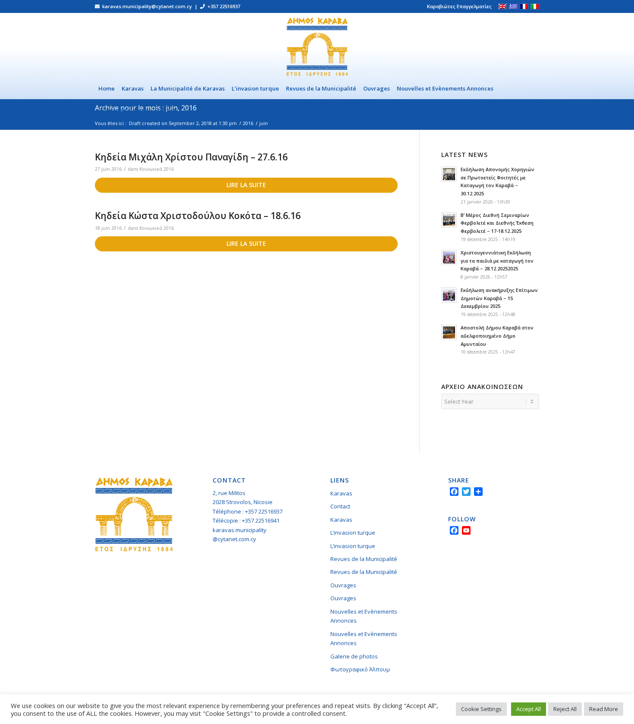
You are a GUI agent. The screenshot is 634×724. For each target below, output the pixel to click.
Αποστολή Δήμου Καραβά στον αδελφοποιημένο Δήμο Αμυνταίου (497, 335)
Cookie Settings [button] (481, 709)
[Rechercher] (534, 110)
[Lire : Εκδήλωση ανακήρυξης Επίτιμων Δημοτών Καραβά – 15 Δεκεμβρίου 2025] (449, 295)
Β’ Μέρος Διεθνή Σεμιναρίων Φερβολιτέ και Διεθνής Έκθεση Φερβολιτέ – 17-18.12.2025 (497, 223)
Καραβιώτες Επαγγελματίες (459, 6)
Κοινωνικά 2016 (156, 169)
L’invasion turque (352, 532)
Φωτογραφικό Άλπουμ (360, 669)
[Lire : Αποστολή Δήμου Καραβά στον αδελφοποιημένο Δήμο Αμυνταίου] (449, 332)
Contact (340, 506)
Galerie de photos (354, 656)
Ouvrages (343, 585)
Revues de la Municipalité (363, 559)
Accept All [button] (528, 709)
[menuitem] (457, 6)
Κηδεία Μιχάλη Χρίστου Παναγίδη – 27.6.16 (191, 157)
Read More (603, 709)
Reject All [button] (565, 709)
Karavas (341, 493)
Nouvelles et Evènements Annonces (363, 616)
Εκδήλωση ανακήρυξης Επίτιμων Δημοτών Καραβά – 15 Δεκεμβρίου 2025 (499, 298)
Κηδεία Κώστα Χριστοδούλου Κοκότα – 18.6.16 (198, 216)
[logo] (317, 45)
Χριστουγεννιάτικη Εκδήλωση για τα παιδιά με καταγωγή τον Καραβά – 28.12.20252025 (497, 260)
